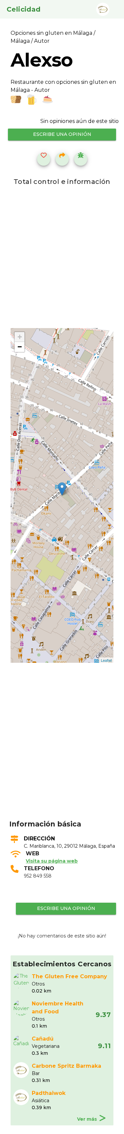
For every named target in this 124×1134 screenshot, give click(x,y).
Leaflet (106, 660)
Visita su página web (52, 861)
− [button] (20, 347)
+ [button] (20, 337)
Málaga (20, 41)
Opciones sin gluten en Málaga (52, 33)
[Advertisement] (62, 751)
